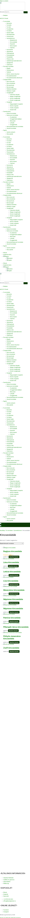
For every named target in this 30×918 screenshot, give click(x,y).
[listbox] (15, 526)
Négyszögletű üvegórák (16, 104)
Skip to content (4, 1)
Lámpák (12, 122)
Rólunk (5, 252)
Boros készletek (11, 83)
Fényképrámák (10, 34)
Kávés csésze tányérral (13, 74)
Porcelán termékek (8, 66)
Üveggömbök (13, 124)
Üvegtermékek (7, 79)
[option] (3, 526)
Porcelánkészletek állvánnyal (14, 77)
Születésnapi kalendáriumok (14, 60)
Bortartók (9, 23)
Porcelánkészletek (11, 75)
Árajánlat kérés (7, 254)
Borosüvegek (10, 87)
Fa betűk (9, 25)
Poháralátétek (10, 55)
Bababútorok (13, 40)
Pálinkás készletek (11, 89)
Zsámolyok (9, 64)
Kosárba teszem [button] (14, 557)
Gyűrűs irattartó (11, 132)
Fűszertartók (10, 36)
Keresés (2, 12)
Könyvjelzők (10, 134)
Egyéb (5, 130)
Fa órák (9, 27)
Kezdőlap (2, 530)
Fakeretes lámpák (15, 94)
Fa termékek (6, 21)
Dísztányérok (10, 70)
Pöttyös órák (10, 59)
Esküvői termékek (11, 113)
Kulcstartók (10, 49)
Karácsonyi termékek (12, 115)
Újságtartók (10, 62)
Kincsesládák (13, 42)
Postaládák (10, 57)
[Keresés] (26, 12)
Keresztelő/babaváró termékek (15, 126)
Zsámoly (12, 47)
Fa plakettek (10, 29)
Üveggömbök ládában (16, 119)
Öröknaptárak (10, 53)
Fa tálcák (9, 30)
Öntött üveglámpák (15, 100)
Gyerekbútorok (11, 38)
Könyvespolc (13, 45)
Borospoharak (10, 85)
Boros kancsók (10, 81)
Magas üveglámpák (15, 96)
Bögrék (8, 68)
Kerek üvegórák (14, 105)
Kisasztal (12, 44)
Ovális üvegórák (14, 107)
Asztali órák (13, 109)
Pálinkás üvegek (11, 91)
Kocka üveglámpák (15, 98)
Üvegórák (9, 102)
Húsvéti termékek (11, 128)
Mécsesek (12, 121)
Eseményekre (7, 111)
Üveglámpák (10, 92)
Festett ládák (10, 32)
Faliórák (9, 72)
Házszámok (10, 51)
